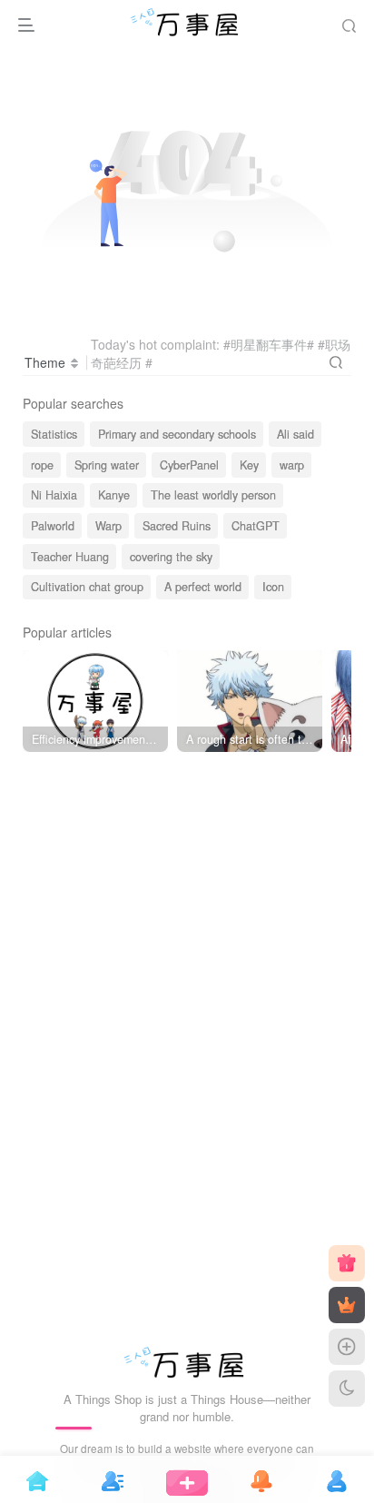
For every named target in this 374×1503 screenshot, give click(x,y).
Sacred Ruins (177, 526)
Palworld (52, 526)
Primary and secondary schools (177, 434)
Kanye (114, 495)
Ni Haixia (54, 495)
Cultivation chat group (87, 586)
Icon (273, 586)
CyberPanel (189, 465)
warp (292, 465)
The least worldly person (213, 495)
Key (249, 465)
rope (42, 465)
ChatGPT (255, 526)
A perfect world (202, 586)
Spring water (106, 465)
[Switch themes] (347, 1388)
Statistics (54, 434)
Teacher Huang (70, 557)
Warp (108, 526)
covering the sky (171, 557)
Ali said (295, 434)
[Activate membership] (347, 1305)
